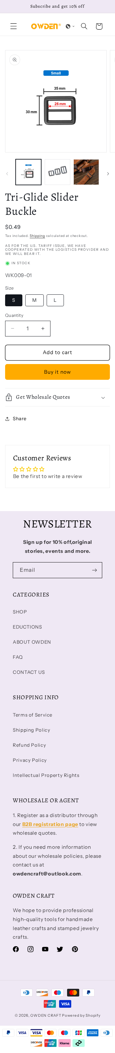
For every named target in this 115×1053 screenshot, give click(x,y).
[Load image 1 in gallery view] (28, 172)
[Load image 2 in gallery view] (57, 172)
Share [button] (20, 419)
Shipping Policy (31, 730)
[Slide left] (7, 174)
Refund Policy (29, 745)
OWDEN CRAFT (45, 1015)
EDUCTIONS (27, 627)
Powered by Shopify (81, 1015)
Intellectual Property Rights (46, 775)
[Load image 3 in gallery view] (86, 172)
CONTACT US (29, 672)
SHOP (20, 612)
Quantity (14, 315)
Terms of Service (32, 715)
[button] (13, 26)
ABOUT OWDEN (32, 642)
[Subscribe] (94, 570)
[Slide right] (108, 174)
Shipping (37, 236)
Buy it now (57, 372)
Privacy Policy (30, 760)
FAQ (18, 657)
